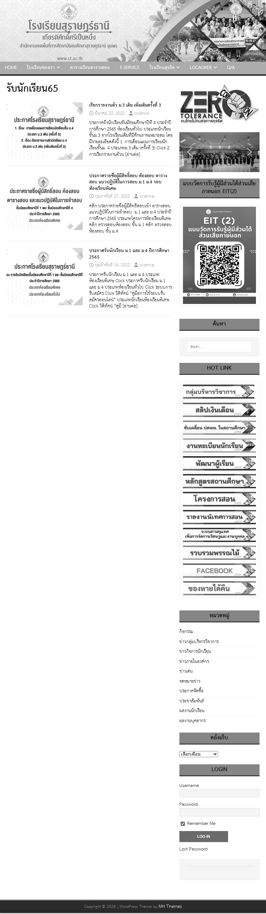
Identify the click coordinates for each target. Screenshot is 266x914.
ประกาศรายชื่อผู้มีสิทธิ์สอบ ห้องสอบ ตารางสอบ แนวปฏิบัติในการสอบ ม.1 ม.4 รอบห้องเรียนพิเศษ (128, 182)
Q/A (231, 68)
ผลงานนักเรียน (191, 711)
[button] (189, 152)
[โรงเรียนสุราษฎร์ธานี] (133, 58)
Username (189, 785)
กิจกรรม (186, 632)
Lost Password (193, 849)
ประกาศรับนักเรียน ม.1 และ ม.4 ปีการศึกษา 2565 (129, 254)
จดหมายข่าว (189, 681)
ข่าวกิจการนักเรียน (195, 651)
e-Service (129, 68)
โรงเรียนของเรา (41, 68)
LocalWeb (201, 68)
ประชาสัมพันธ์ (191, 701)
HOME (11, 68)
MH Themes (170, 906)
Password (188, 804)
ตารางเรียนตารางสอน (90, 68)
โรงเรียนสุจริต (162, 68)
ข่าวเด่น (186, 671)
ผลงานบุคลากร (192, 721)
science (141, 113)
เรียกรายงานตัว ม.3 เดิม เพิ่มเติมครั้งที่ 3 (125, 105)
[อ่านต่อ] (132, 154)
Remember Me (200, 823)
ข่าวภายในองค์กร (194, 661)
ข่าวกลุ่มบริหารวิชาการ (199, 642)
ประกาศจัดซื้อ (191, 691)
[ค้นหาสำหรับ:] (219, 346)
